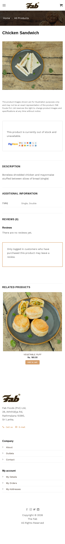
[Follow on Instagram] (30, 509)
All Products (21, 18)
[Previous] (5, 93)
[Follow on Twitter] (34, 509)
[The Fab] (32, 5)
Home (6, 18)
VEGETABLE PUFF (32, 354)
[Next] (13, 93)
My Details (11, 477)
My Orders (11, 483)
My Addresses (13, 489)
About (9, 447)
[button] (4, 5)
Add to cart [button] (32, 362)
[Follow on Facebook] (27, 509)
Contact (10, 459)
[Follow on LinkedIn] (38, 509)
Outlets (10, 453)
